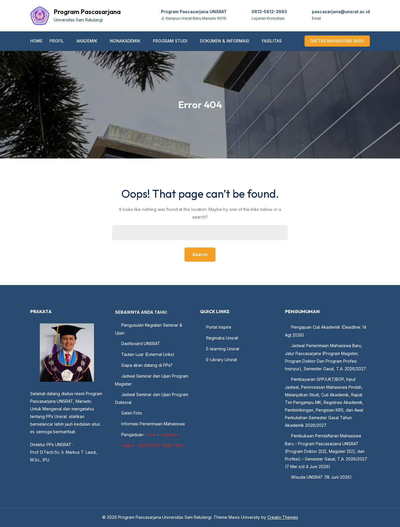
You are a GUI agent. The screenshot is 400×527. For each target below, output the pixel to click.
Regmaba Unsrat (222, 337)
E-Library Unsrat (221, 359)
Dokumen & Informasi (224, 40)
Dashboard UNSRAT (140, 343)
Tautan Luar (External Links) (148, 354)
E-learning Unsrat (222, 348)
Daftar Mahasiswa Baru (337, 40)
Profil (56, 40)
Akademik (86, 40)
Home (36, 40)
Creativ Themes (282, 517)
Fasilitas (272, 40)
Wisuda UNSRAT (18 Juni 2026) (321, 477)
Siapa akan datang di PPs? (146, 365)
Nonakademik (125, 40)
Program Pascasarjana (87, 12)
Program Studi (170, 40)
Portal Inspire (218, 327)
